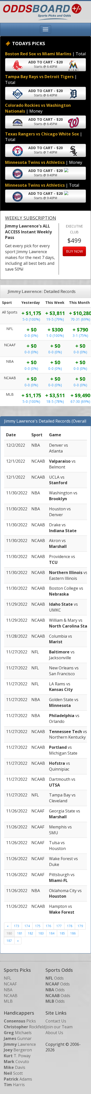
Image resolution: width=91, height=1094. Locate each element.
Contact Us (56, 1021)
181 (19, 933)
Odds (55, 978)
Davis (14, 1067)
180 (9, 933)
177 (59, 926)
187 (9, 941)
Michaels (18, 1032)
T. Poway (17, 1055)
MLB (8, 1001)
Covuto (16, 1061)
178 (69, 926)
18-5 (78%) (55, 401)
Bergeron (18, 1050)
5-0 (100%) (31, 319)
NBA (8, 990)
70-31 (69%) (80, 319)
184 (51, 933)
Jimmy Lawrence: (25, 291)
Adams (18, 1079)
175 (37, 926)
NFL (7, 978)
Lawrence (20, 1044)
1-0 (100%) (55, 335)
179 (80, 926)
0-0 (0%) (31, 335)
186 (73, 933)
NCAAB (10, 995)
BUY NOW (74, 251)
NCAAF (10, 984)
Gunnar (18, 1038)
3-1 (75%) (80, 335)
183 (41, 933)
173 (16, 926)
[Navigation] (45, 29)
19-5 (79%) (55, 319)
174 (27, 926)
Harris (14, 1084)
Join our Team (59, 1027)
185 (62, 933)
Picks (20, 1021)
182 (30, 933)
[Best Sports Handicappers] (41, 11)
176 (48, 926)
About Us (54, 1032)
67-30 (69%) (80, 401)
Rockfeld (24, 1027)
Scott (13, 1073)
